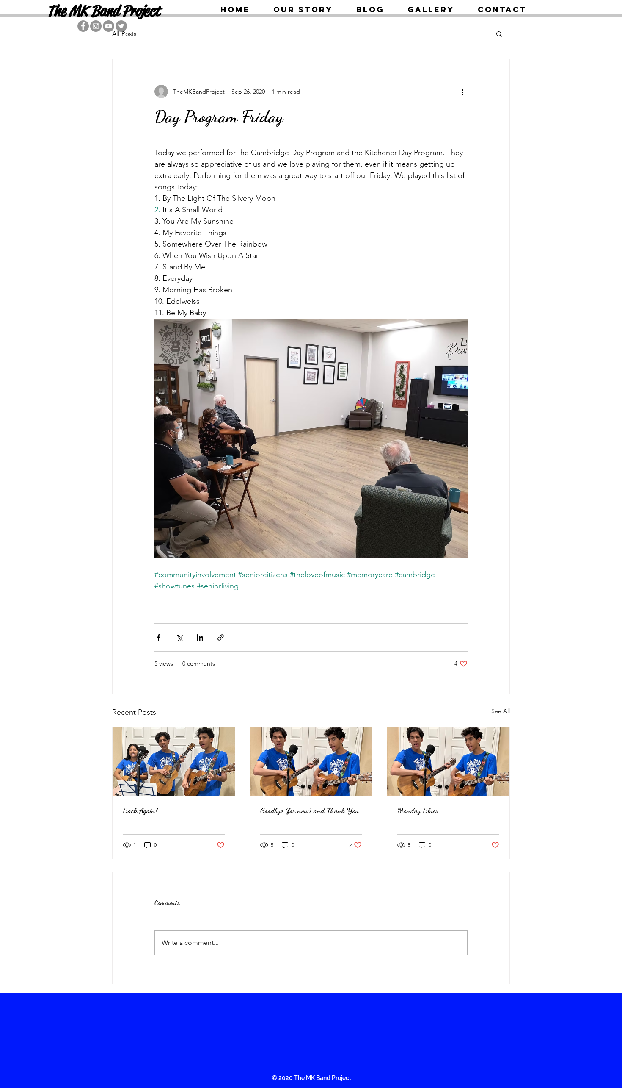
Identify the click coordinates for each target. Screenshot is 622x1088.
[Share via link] (221, 637)
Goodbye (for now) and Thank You (309, 810)
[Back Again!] (174, 761)
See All (500, 711)
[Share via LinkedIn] (200, 637)
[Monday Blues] (448, 761)
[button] (499, 33)
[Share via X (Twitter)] (179, 637)
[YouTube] (108, 26)
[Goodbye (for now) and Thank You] (311, 761)
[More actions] (462, 91)
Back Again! (140, 810)
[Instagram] (96, 26)
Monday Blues (417, 810)
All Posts (124, 34)
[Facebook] (83, 26)
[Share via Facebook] (158, 637)
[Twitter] (121, 26)
